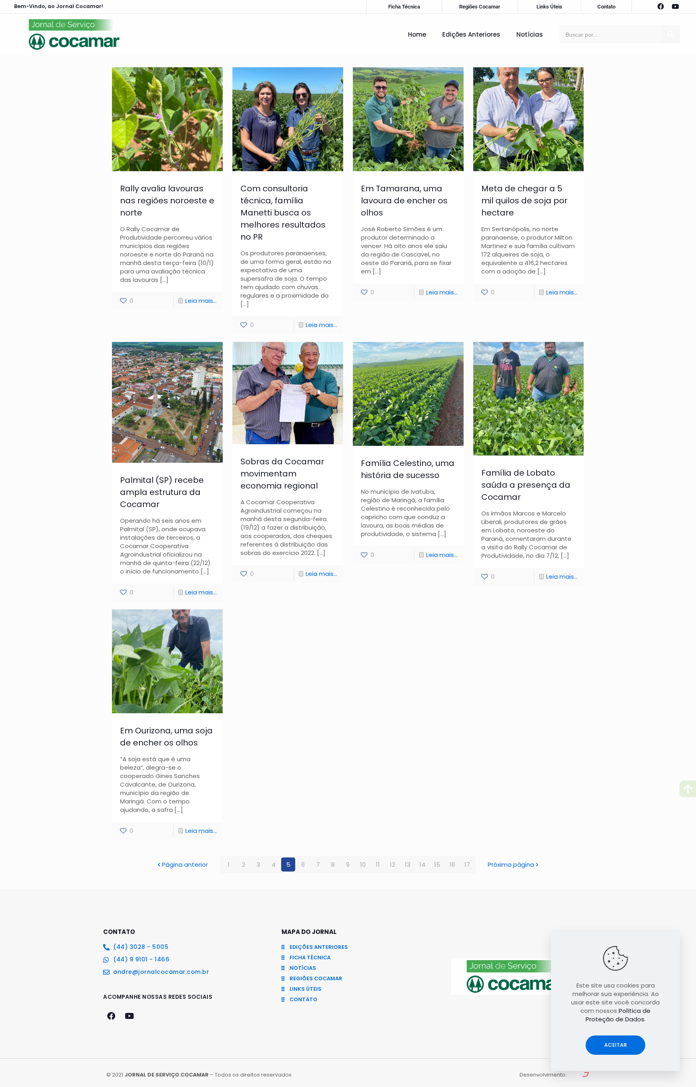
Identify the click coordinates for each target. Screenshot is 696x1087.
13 (407, 864)
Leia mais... (201, 300)
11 (378, 864)
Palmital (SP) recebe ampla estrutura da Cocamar (162, 492)
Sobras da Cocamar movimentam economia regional (282, 473)
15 (437, 864)
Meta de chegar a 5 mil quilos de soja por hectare (524, 200)
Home (417, 34)
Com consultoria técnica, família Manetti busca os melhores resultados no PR (282, 212)
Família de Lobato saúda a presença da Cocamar (525, 485)
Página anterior (185, 864)
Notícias (529, 34)
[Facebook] (660, 6)
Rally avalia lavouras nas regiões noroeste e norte (167, 200)
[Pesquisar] (671, 34)
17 (467, 864)
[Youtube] (675, 6)
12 (392, 864)
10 (363, 864)
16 (452, 864)
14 (422, 864)
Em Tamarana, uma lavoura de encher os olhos (404, 200)
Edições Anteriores (471, 34)
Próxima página (511, 864)
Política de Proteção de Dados (618, 1014)
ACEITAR (615, 1045)
